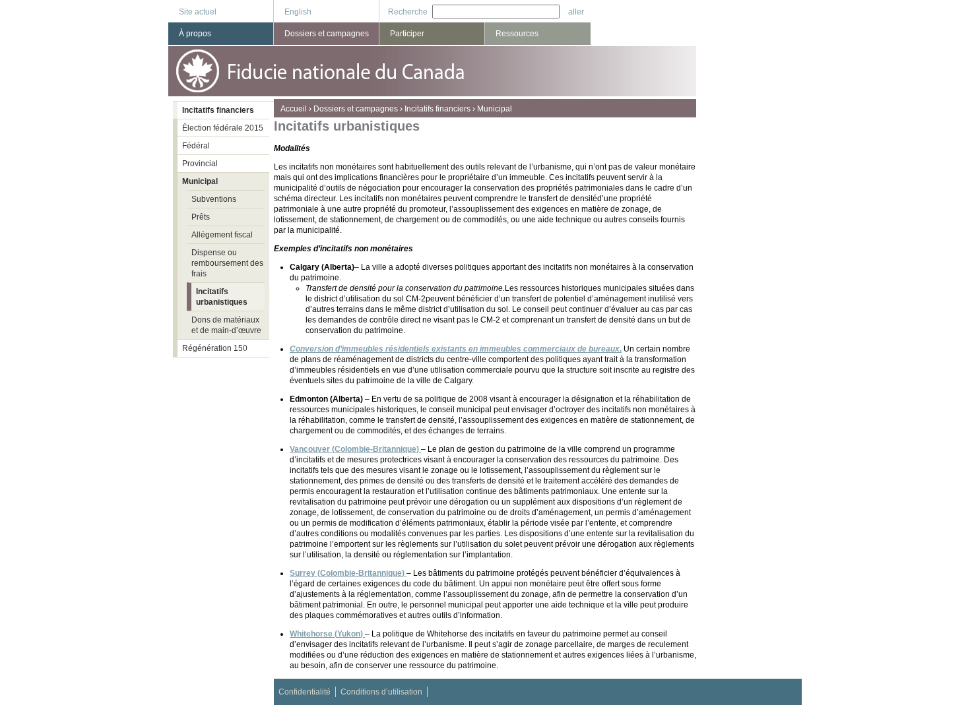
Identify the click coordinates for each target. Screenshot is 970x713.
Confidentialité (304, 692)
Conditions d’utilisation (381, 692)
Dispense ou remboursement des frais (227, 263)
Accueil (293, 108)
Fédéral (196, 145)
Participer (407, 33)
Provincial (200, 163)
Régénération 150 (214, 348)
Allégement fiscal (222, 234)
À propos (195, 33)
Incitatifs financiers (437, 108)
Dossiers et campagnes (355, 108)
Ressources (517, 33)
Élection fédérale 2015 (222, 128)
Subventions (213, 199)
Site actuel (197, 11)
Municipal (494, 108)
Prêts (200, 217)
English (297, 11)
